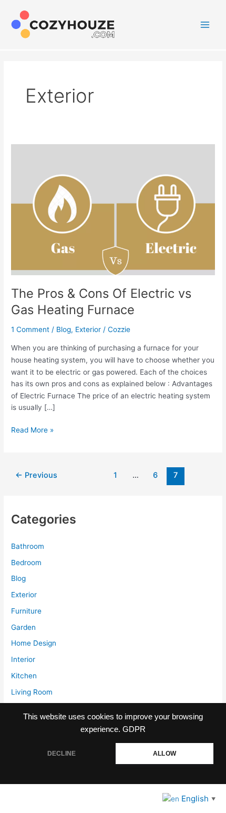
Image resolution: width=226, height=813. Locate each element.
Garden (23, 627)
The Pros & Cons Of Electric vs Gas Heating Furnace (101, 301)
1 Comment (30, 329)
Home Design (33, 643)
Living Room (32, 692)
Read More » (32, 430)
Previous (36, 475)
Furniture (26, 611)
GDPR (134, 729)
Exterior (88, 329)
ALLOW (164, 753)
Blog (63, 329)
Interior (23, 659)
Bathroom (27, 546)
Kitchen (24, 675)
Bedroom (26, 562)
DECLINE (61, 753)
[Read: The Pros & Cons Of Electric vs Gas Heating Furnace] (113, 209)
